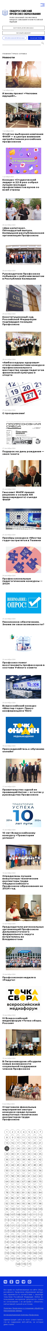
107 (12, 1214)
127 (7, 1231)
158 (24, 1253)
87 (18, 1198)
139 (35, 1236)
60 (23, 1176)
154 (40, 1247)
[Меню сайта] (42, 5)
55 (34, 1170)
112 (40, 1214)
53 (23, 1170)
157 (18, 1253)
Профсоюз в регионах (15, 38)
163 (12, 1258)
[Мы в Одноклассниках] (11, 1282)
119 (40, 1220)
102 (24, 1209)
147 (40, 1242)
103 (29, 1209)
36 (7, 1159)
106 (7, 1214)
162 (7, 1258)
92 (7, 1203)
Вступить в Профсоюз (23, 28)
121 (12, 1225)
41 (34, 1159)
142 (12, 1242)
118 (35, 1220)
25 (23, 1148)
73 (18, 1187)
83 (34, 1192)
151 (24, 1247)
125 (35, 1225)
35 (40, 1154)
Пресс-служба (19, 53)
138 (29, 1236)
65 (12, 1181)
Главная (6, 53)
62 (34, 1176)
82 (29, 1192)
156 (12, 1253)
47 (29, 1165)
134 (7, 1236)
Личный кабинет (23, 33)
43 (7, 1165)
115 (18, 1220)
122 (18, 1225)
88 (23, 1198)
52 (18, 1170)
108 (18, 1214)
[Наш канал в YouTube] (17, 1282)
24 (18, 1148)
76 (34, 1187)
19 (29, 1143)
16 (12, 1143)
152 (29, 1247)
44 (12, 1165)
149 (12, 1247)
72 (12, 1187)
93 (12, 1203)
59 (18, 1176)
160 (35, 1253)
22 (7, 1148)
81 (23, 1192)
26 (29, 1148)
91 (40, 1198)
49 (40, 1165)
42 (40, 1159)
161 (40, 1253)
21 (40, 1143)
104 (35, 1209)
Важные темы (36, 38)
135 (12, 1236)
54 (29, 1170)
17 (18, 1143)
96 (29, 1203)
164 (18, 1258)
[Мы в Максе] (29, 1282)
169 (18, 1264)
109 (24, 1214)
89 (29, 1198)
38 (18, 1159)
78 (7, 1192)
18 (23, 1143)
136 (18, 1236)
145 (29, 1242)
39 (23, 1159)
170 (24, 1264)
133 (40, 1231)
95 (23, 1203)
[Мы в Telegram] (23, 1282)
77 (40, 1187)
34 (34, 1154)
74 (23, 1187)
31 (18, 1154)
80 (18, 1192)
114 (12, 1220)
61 (29, 1176)
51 (12, 1170)
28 (40, 1148)
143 (18, 1242)
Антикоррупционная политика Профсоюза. (21, 1315)
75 (29, 1187)
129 (18, 1231)
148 (7, 1247)
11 (23, 1137)
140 (40, 1236)
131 (29, 1231)
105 (40, 1209)
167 (35, 1258)
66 (18, 1181)
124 (29, 1225)
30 (12, 1154)
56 (40, 1170)
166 (29, 1258)
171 (29, 1264)
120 (7, 1225)
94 (18, 1203)
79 (12, 1192)
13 (34, 1137)
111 (35, 1214)
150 (18, 1247)
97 (34, 1203)
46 (23, 1165)
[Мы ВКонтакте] (5, 1282)
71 (7, 1187)
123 (24, 1225)
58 (12, 1176)
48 (34, 1165)
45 (18, 1165)
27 (34, 1148)
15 (7, 1143)
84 (40, 1192)
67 (23, 1181)
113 (7, 1220)
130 (24, 1231)
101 (18, 1209)
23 (12, 1148)
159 (29, 1253)
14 (40, 1137)
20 (34, 1143)
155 (7, 1253)
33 (29, 1154)
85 (7, 1198)
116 (24, 1220)
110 (29, 1214)
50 (7, 1170)
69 (34, 1181)
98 (40, 1203)
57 (7, 1176)
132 (35, 1231)
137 (24, 1236)
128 (12, 1231)
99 (7, 1209)
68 (29, 1181)
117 (29, 1220)
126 (40, 1225)
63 (40, 1176)
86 (12, 1198)
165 (24, 1258)
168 (40, 1258)
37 (12, 1159)
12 (29, 1137)
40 (29, 1159)
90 (34, 1198)
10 (18, 1137)
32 (23, 1154)
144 (24, 1242)
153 (35, 1247)
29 (7, 1154)
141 (7, 1242)
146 (35, 1242)
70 (40, 1181)
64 (7, 1181)
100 (12, 1209)
